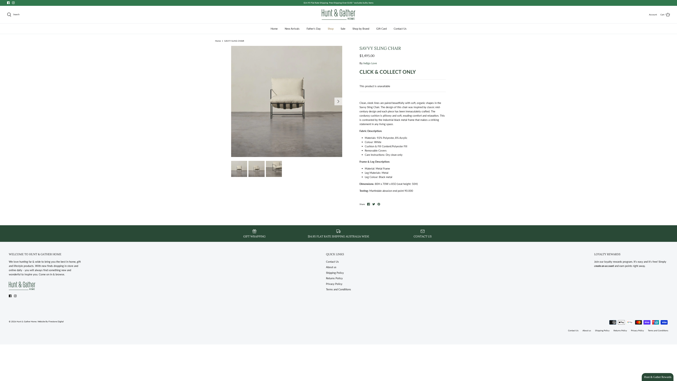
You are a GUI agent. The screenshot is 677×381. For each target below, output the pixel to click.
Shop (331, 28)
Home (274, 28)
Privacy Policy (334, 283)
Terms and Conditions (338, 289)
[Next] (338, 101)
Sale (343, 28)
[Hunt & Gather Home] (338, 14)
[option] (286, 101)
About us (331, 267)
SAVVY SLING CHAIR (234, 40)
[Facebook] (8, 2)
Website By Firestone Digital (51, 321)
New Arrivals (292, 28)
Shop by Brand (360, 28)
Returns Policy (334, 278)
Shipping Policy (335, 272)
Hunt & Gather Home (26, 321)
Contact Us (400, 28)
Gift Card (381, 28)
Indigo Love (370, 63)
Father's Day (314, 28)
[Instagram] (13, 2)
